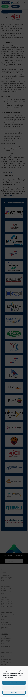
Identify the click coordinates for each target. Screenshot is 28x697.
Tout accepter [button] (14, 682)
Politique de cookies (8, 677)
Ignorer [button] (14, 687)
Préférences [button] (14, 692)
